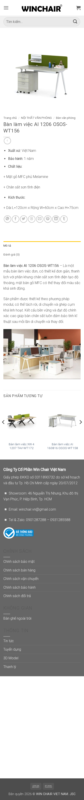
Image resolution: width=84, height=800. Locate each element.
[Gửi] (75, 21)
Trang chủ (10, 118)
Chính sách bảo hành (19, 587)
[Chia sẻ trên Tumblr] (64, 219)
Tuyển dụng (12, 649)
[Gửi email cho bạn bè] (39, 219)
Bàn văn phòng (65, 118)
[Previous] (3, 431)
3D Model (10, 658)
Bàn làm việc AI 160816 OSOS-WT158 (62, 446)
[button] (6, 7)
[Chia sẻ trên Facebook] (15, 219)
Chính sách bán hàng (19, 570)
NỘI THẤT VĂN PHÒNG (36, 118)
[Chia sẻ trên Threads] (31, 219)
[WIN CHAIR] (42, 8)
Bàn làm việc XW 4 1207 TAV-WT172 (21, 446)
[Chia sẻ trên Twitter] (23, 219)
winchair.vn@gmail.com (37, 509)
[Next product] (7, 140)
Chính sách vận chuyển (21, 579)
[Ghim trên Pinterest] (48, 219)
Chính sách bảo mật (18, 561)
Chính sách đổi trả (17, 596)
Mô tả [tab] (7, 245)
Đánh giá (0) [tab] (11, 254)
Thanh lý (9, 667)
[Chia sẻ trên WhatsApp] (7, 219)
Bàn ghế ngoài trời (17, 618)
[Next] (80, 431)
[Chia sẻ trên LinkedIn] (56, 219)
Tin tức (8, 641)
